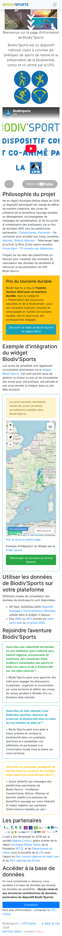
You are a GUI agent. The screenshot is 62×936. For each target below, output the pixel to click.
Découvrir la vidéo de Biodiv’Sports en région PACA (31, 329)
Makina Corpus (21, 840)
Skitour (18, 240)
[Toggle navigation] (54, 4)
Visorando (44, 232)
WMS (18, 618)
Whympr (29, 240)
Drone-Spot (9, 248)
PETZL (20, 848)
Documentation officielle (38, 610)
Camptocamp (27, 232)
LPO (41, 852)
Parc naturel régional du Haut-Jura (37, 856)
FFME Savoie (14, 550)
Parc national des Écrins (25, 860)
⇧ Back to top (50, 923)
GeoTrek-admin (11, 931)
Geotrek (7, 240)
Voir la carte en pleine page (23, 539)
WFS (29, 618)
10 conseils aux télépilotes (36, 248)
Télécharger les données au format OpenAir (31, 560)
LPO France (28, 923)
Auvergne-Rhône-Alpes (25, 844)
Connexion (31, 905)
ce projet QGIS (36, 622)
